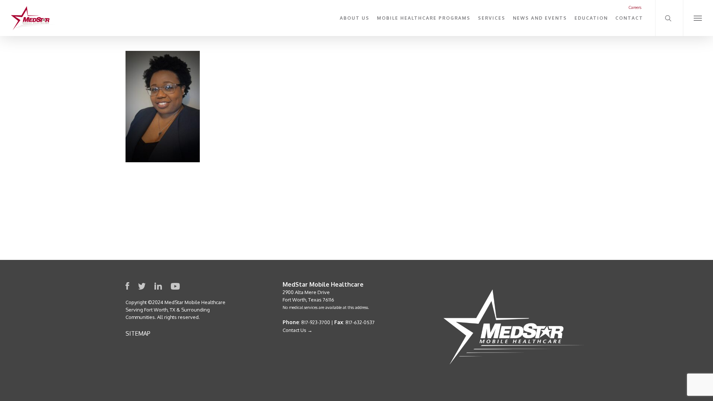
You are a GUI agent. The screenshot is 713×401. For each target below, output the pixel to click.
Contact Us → (297, 330)
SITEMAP (138, 333)
